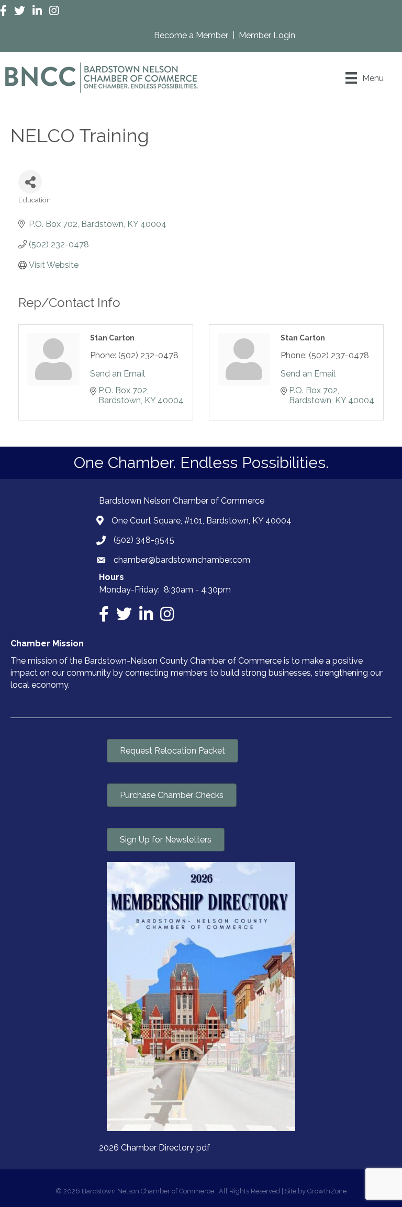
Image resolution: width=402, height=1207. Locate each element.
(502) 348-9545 (144, 540)
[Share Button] (30, 181)
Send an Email (117, 374)
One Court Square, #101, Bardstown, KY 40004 (201, 521)
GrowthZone (327, 1191)
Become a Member (192, 35)
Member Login (267, 35)
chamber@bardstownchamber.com (182, 560)
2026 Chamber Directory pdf (154, 1148)
